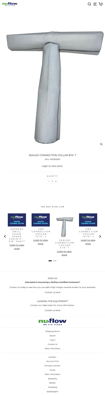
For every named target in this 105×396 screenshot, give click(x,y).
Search (52, 336)
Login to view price (52, 166)
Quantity (52, 176)
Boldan (52, 383)
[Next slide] (100, 236)
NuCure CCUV (52, 361)
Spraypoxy (52, 379)
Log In (52, 340)
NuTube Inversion (52, 366)
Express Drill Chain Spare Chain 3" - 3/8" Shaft (17, 235)
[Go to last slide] (5, 236)
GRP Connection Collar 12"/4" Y (41, 233)
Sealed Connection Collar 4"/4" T (64, 244)
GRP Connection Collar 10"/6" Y (88, 233)
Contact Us (52, 344)
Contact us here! (52, 292)
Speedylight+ (53, 392)
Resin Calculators (52, 348)
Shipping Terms (53, 331)
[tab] (50, 260)
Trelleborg (52, 387)
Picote (52, 370)
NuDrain (52, 357)
